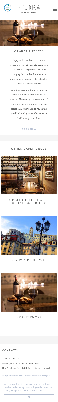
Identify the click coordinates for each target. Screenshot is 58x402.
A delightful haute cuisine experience (29, 202)
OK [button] (29, 397)
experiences (29, 318)
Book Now (29, 129)
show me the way (29, 260)
